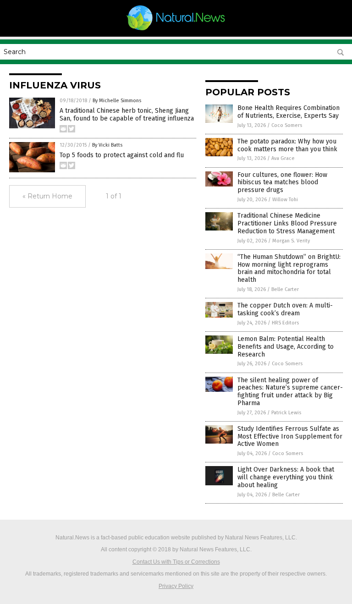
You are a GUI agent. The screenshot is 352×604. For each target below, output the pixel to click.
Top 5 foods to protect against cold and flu (122, 155)
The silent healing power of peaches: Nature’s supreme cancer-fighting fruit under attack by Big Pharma (290, 391)
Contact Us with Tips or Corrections (176, 562)
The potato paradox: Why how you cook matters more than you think (287, 145)
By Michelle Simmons (117, 101)
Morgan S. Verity (291, 241)
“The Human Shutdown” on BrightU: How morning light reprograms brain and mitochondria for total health (289, 268)
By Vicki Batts (107, 145)
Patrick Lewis (286, 413)
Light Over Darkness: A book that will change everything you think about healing (285, 477)
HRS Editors (285, 323)
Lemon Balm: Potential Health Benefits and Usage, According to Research (285, 346)
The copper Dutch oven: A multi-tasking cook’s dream (285, 309)
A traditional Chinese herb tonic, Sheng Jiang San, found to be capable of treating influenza (127, 114)
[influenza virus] (176, 30)
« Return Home (47, 196)
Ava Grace (283, 158)
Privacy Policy (176, 586)
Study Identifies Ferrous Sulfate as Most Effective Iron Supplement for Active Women (289, 436)
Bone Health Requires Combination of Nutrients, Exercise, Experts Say (288, 112)
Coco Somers (286, 125)
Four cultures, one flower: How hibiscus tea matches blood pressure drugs (282, 182)
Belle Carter (285, 289)
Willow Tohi (285, 200)
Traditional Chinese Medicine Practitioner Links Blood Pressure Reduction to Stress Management (287, 223)
